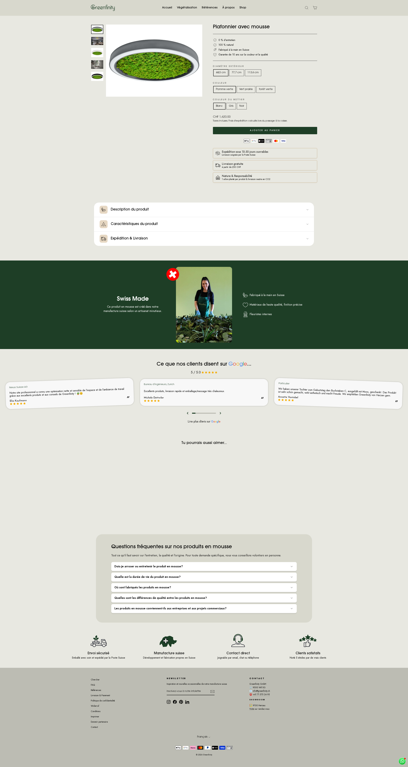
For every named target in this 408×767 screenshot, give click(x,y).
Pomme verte (224, 89)
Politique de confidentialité (103, 700)
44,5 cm (221, 72)
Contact (94, 727)
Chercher (95, 679)
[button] (187, 413)
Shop (242, 7)
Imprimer (95, 716)
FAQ (93, 684)
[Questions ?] (402, 761)
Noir (241, 106)
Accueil (167, 7)
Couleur (220, 83)
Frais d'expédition (238, 121)
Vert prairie (246, 89)
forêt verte (266, 89)
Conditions (95, 711)
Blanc (219, 106)
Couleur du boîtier (229, 100)
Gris (231, 106)
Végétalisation (187, 7)
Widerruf (95, 705)
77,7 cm (236, 72)
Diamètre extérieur (228, 66)
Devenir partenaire (99, 721)
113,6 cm (253, 72)
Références (210, 7)
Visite (251, 708)
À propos (228, 7)
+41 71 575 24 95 (261, 694)
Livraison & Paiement (100, 695)
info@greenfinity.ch (261, 690)
